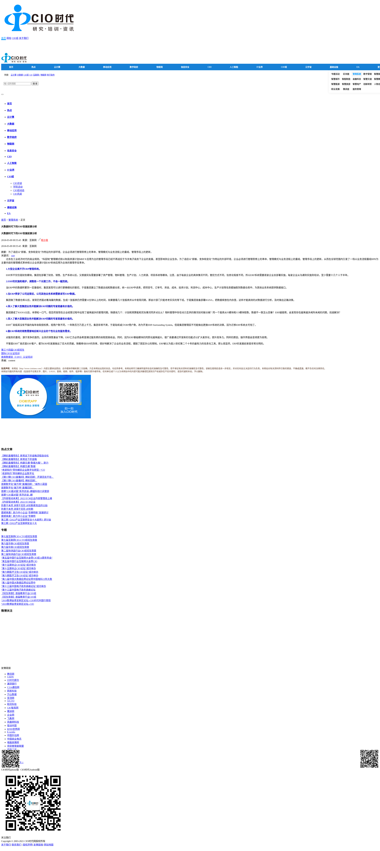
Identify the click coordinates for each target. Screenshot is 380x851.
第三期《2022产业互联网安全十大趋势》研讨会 (26, 519)
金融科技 (357, 79)
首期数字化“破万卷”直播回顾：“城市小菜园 (24, 484)
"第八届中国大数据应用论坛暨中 (18, 582)
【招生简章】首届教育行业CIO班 (18, 593)
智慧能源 (335, 84)
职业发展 (335, 89)
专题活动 (335, 74)
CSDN (10, 677)
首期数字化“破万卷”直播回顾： (17, 487)
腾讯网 (10, 674)
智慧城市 (335, 79)
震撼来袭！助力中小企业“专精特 (18, 516)
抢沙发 (44, 240)
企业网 (10, 715)
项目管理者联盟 (15, 746)
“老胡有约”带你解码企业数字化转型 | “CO (23, 470)
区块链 (346, 74)
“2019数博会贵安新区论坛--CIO (17, 604)
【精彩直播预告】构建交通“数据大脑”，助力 (24, 463)
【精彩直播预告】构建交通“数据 (18, 466)
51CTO (10, 701)
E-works (11, 732)
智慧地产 (357, 84)
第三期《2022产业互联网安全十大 (19, 523)
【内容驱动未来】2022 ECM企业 (18, 502)
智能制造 (346, 79)
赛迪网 (10, 711)
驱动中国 (12, 725)
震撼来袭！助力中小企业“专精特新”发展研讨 (24, 512)
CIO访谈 (17, 183)
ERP (13, 256)
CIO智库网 (12, 707)
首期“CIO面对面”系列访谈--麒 (17, 495)
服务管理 (357, 89)
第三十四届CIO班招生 (12, 350)
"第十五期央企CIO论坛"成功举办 (18, 565)
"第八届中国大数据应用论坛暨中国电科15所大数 (26, 579)
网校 (9, 38)
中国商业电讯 (14, 739)
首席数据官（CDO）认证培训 (17, 357)
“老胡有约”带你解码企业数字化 (17, 473)
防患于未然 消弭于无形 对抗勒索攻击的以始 (24, 505)
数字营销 (367, 74)
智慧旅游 (346, 84)
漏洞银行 (12, 683)
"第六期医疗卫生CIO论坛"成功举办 (19, 572)
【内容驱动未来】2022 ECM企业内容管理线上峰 (26, 498)
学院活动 (18, 187)
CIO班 (15, 38)
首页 (3, 38)
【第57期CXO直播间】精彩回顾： (19, 480)
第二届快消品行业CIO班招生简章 (18, 550)
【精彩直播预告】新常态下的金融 (19, 459)
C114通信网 (13, 687)
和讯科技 (12, 704)
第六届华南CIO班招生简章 (15, 543)
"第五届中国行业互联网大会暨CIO (19, 561)
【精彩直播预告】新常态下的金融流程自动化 (25, 455)
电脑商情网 (13, 742)
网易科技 (12, 691)
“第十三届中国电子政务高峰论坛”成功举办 (23, 586)
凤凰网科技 (13, 722)
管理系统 (357, 74)
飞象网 (10, 718)
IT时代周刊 (13, 680)
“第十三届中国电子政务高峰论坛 (18, 590)
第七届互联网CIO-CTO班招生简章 (19, 536)
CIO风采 (17, 194)
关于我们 (23, 38)
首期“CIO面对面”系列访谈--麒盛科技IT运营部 (25, 491)
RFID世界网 (13, 729)
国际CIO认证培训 (10, 353)
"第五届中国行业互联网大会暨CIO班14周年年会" (27, 558)
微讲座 (346, 89)
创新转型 (367, 84)
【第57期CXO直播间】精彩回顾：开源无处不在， (27, 477)
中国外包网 (13, 735)
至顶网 (10, 698)
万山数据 (12, 694)
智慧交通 (367, 79)
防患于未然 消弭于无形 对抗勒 (17, 509)
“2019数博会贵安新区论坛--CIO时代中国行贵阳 (26, 600)
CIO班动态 (18, 190)
